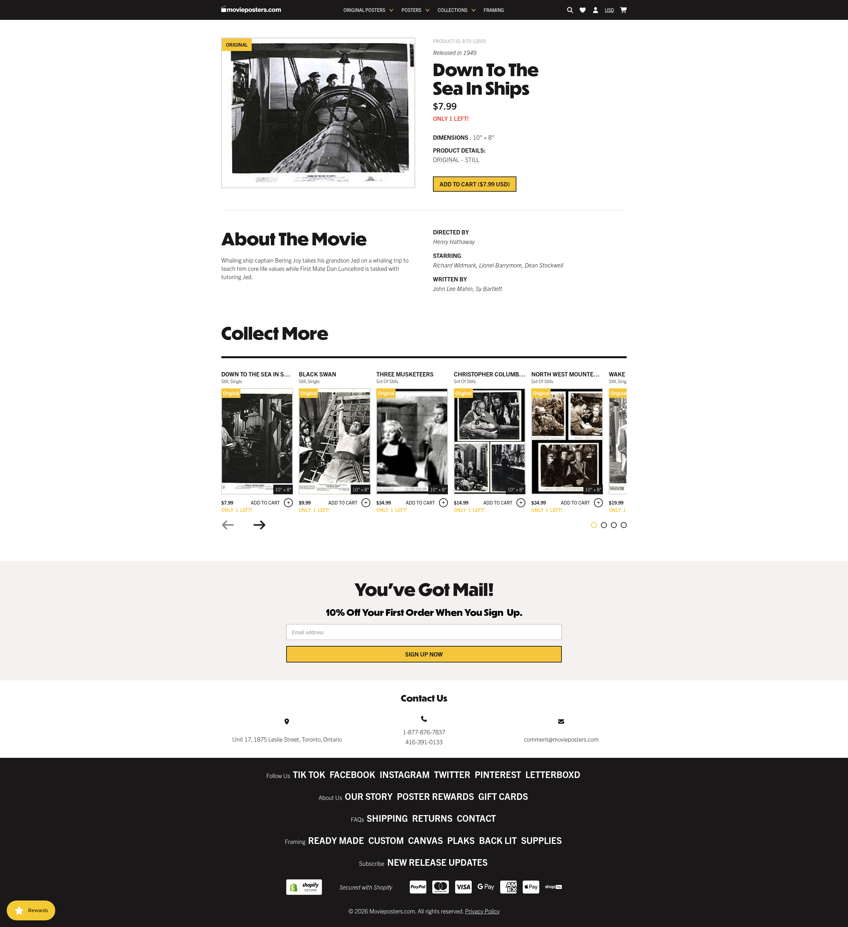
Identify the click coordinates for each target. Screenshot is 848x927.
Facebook (352, 774)
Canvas (425, 840)
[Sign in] (595, 10)
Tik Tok (309, 774)
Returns (432, 817)
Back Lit (498, 840)
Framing (494, 10)
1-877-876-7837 (424, 732)
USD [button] (609, 10)
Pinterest (498, 774)
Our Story (369, 796)
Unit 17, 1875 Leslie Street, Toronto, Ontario (287, 739)
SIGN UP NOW (424, 654)
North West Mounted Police (574, 374)
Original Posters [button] (364, 10)
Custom (386, 840)
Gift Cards (503, 796)
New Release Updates (437, 861)
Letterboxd (552, 774)
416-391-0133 (424, 742)
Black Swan (317, 374)
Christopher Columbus (490, 374)
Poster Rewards (435, 796)
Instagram (405, 774)
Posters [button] (411, 10)
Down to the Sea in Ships (259, 374)
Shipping (387, 817)
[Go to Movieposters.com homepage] (251, 9)
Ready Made (336, 840)
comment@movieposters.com (561, 739)
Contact (476, 817)
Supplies (541, 840)
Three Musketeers (405, 374)
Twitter (452, 774)
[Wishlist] (582, 10)
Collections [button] (452, 10)
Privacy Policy (482, 911)
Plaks (461, 840)
